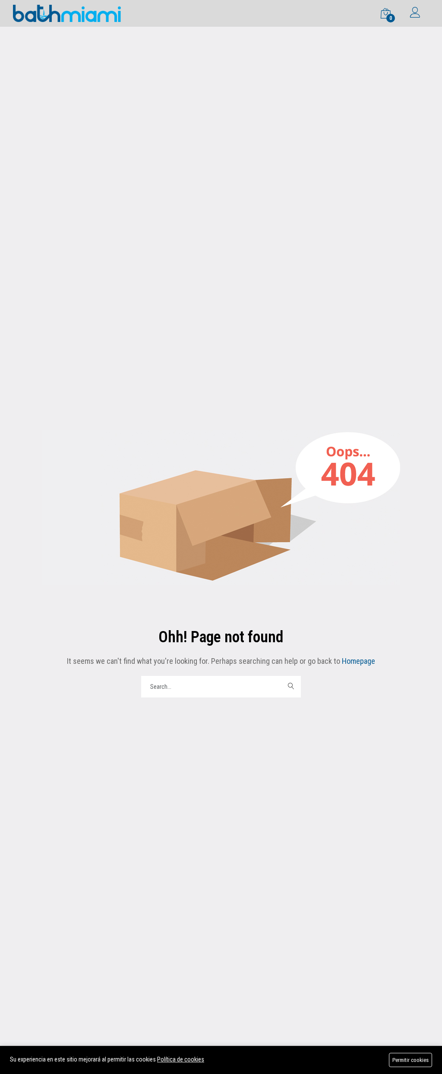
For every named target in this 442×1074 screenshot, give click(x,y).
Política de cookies (180, 1059)
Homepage (357, 661)
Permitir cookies (410, 1060)
